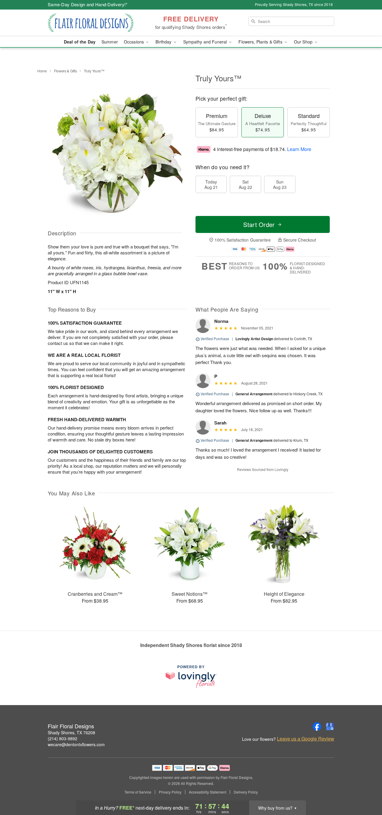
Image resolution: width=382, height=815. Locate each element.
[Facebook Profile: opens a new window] (317, 726)
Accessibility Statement (207, 792)
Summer (109, 42)
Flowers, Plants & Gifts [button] (260, 42)
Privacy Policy (170, 792)
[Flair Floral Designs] (91, 23)
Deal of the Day (80, 42)
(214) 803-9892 (62, 738)
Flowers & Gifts (65, 70)
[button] (366, 789)
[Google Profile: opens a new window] (330, 726)
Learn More (299, 149)
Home (42, 70)
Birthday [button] (163, 42)
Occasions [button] (134, 42)
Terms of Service (137, 792)
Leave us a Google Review (305, 738)
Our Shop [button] (304, 42)
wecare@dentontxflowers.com (76, 744)
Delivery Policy (246, 792)
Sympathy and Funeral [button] (205, 42)
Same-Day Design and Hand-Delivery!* (88, 4)
